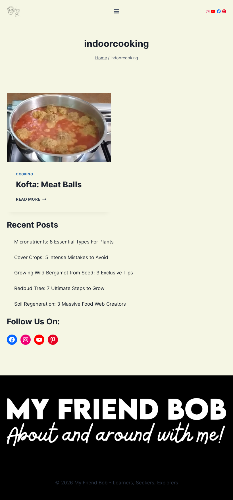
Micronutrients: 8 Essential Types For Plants (64, 242)
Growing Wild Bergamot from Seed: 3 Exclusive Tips (73, 273)
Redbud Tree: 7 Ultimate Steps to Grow (59, 288)
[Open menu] (116, 11)
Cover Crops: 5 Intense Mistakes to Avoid (61, 257)
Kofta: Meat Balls (49, 184)
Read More (31, 199)
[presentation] (59, 127)
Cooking (24, 174)
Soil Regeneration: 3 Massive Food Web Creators (70, 304)
